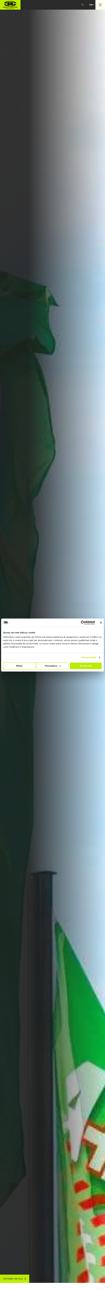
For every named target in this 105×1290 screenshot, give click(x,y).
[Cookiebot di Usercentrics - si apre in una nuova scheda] (83, 623)
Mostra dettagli (89, 657)
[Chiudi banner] (101, 623)
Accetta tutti (86, 666)
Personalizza (51, 666)
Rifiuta (19, 666)
